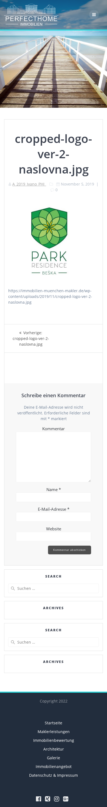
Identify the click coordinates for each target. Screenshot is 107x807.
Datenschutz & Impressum (53, 775)
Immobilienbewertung (53, 740)
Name (53, 489)
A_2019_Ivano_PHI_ (29, 184)
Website (53, 528)
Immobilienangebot (54, 766)
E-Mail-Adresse (53, 509)
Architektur (53, 749)
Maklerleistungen (54, 731)
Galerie (53, 757)
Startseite (53, 722)
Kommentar (53, 428)
